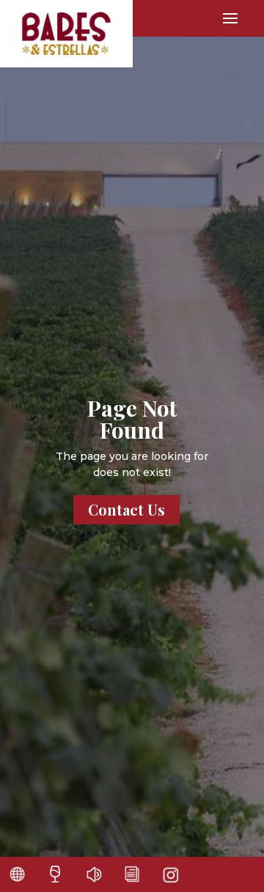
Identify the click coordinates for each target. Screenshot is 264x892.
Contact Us (126, 509)
